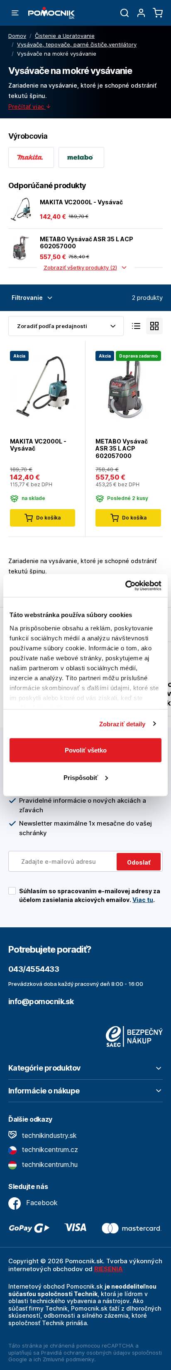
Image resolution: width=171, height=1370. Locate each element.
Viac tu (142, 899)
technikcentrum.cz (49, 1149)
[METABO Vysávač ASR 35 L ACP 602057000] (20, 247)
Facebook (41, 1202)
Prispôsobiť (81, 777)
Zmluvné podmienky (68, 1359)
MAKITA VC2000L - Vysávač (81, 202)
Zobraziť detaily (122, 723)
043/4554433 (33, 969)
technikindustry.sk (48, 1135)
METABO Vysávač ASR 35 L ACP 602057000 (86, 242)
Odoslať (138, 862)
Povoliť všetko (86, 750)
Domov (17, 35)
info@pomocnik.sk (40, 1001)
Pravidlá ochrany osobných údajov (85, 1352)
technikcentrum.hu (49, 1164)
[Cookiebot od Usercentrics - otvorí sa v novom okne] (125, 585)
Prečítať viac (27, 106)
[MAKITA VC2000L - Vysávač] (20, 209)
